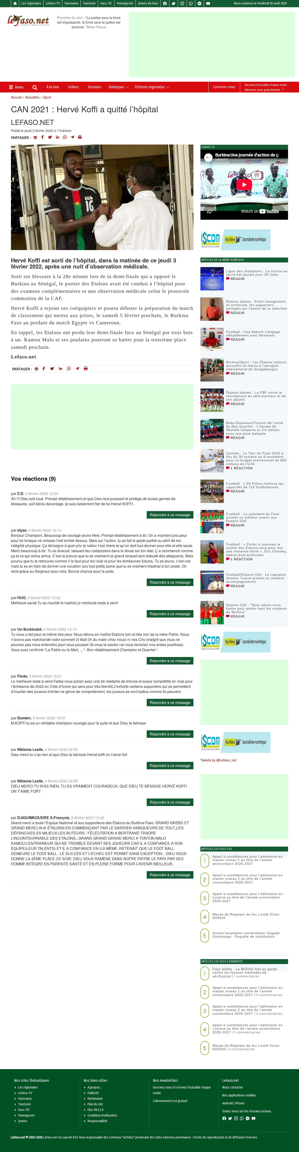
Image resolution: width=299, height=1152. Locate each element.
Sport (47, 97)
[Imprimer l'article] (80, 137)
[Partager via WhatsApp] (65, 137)
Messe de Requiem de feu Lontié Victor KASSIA (246, 916)
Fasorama (71, 3)
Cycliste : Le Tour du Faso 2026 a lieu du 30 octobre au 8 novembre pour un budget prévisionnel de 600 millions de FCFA (256, 458)
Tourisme (89, 3)
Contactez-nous (224, 87)
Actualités (32, 97)
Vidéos (73, 87)
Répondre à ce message (170, 514)
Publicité (93, 1093)
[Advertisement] (214, 44)
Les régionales (31, 3)
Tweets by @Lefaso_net (218, 760)
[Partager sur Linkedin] (57, 137)
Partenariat (95, 1099)
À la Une (52, 87)
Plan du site (95, 1104)
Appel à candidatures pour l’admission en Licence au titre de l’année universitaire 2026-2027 (248, 897)
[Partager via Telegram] (72, 137)
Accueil (16, 97)
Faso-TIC (106, 3)
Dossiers (94, 87)
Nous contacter (232, 1087)
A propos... (95, 1087)
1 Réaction (241, 468)
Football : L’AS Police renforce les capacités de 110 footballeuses (255, 485)
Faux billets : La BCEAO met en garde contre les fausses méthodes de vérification (245, 972)
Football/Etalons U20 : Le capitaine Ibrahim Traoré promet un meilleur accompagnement (256, 578)
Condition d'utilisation (102, 1115)
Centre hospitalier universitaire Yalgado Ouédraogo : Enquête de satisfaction (246, 934)
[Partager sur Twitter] (50, 137)
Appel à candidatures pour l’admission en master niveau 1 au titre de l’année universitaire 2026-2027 (248, 860)
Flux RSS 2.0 (95, 1110)
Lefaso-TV (53, 3)
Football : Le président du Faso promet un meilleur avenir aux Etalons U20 (253, 517)
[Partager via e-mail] (35, 137)
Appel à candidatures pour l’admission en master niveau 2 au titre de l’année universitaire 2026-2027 (248, 878)
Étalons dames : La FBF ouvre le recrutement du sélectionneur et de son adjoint (256, 396)
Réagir (237, 279)
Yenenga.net (125, 3)
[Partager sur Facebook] (42, 137)
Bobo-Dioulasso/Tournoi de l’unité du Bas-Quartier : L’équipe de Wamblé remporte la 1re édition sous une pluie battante (254, 428)
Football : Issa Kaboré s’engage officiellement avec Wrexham (253, 333)
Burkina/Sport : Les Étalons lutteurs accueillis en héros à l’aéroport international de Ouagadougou (256, 365)
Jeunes (22, 1121)
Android (227, 1103)
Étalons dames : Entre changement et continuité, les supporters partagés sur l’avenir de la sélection (256, 305)
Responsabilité (97, 1121)
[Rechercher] (34, 88)
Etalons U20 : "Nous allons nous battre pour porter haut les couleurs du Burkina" (256, 608)
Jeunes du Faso (148, 3)
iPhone (239, 1103)
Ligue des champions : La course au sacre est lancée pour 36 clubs (257, 272)
